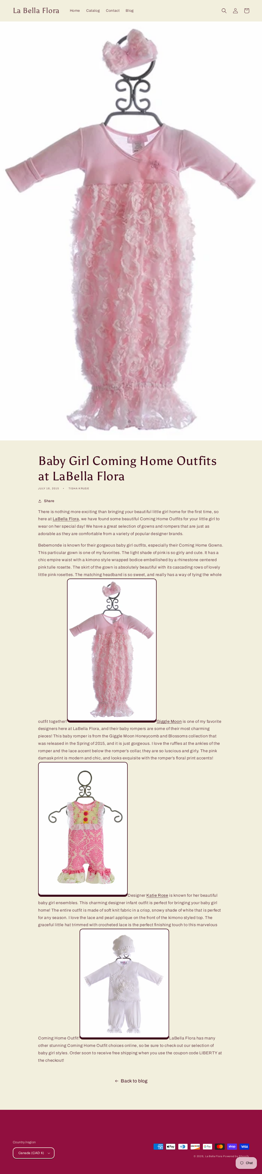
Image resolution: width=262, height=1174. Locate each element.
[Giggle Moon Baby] (83, 895)
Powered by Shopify (236, 1156)
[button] (224, 10)
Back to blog (134, 1080)
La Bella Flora (213, 1156)
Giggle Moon (169, 721)
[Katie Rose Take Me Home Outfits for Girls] (124, 1038)
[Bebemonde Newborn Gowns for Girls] (112, 721)
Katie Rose (157, 895)
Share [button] (49, 501)
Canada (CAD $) (31, 1153)
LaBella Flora (66, 519)
